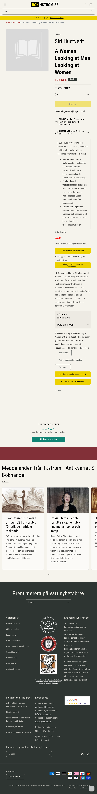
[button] (5, 4)
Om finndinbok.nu (13, 669)
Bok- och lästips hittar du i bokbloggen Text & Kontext (16, 704)
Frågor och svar (12, 635)
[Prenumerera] (68, 602)
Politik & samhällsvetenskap (70, 360)
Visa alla (5, 481)
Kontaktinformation (85, 788)
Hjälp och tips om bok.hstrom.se (18, 732)
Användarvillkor (86, 785)
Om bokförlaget (12, 658)
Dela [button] (59, 390)
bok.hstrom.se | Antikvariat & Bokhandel (24, 785)
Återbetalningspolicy (59, 785)
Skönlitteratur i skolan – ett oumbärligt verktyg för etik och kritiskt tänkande (22, 524)
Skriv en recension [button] (48, 439)
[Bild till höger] (54, 574)
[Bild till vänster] (43, 574)
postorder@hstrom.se (44, 707)
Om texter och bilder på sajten (17, 646)
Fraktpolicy (72, 788)
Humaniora (63, 353)
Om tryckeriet (11, 663)
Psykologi (63, 367)
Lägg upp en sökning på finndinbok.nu (73, 265)
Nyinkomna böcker (13, 641)
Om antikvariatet (12, 652)
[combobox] (48, 11)
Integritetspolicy (73, 785)
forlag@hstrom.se (43, 721)
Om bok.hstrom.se (13, 623)
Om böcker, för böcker (14, 727)
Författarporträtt (12, 712)
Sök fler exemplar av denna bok (72, 374)
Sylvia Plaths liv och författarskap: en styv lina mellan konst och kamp (65, 524)
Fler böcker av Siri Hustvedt (72, 381)
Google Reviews (56, 18)
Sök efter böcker (12, 629)
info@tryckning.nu (43, 714)
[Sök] (92, 11)
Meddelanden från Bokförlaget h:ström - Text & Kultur (18, 719)
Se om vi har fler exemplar (73, 251)
